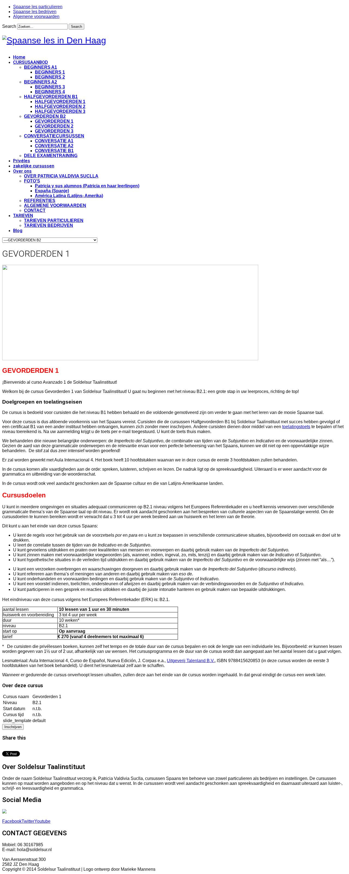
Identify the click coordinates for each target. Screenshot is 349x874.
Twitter (28, 821)
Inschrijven (13, 727)
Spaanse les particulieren (37, 6)
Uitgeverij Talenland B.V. (191, 660)
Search (9, 26)
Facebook (12, 821)
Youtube (42, 821)
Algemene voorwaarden (36, 16)
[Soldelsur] (54, 40)
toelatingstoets (296, 426)
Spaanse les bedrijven (34, 11)
